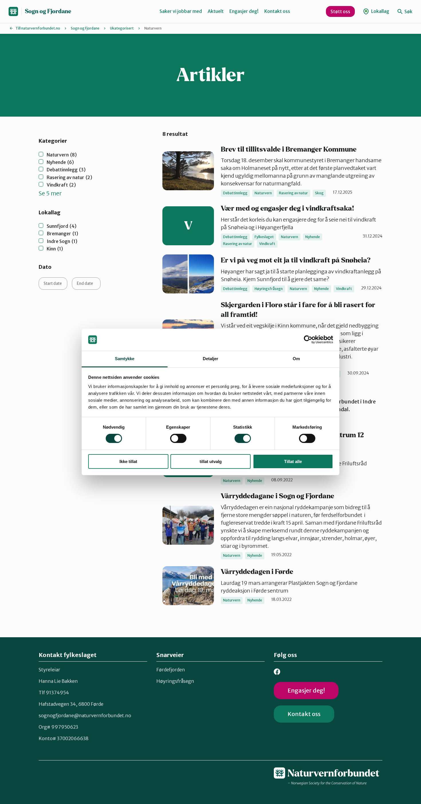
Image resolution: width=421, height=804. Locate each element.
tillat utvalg (211, 461)
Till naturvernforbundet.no (37, 28)
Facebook (277, 671)
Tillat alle (293, 461)
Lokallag (379, 11)
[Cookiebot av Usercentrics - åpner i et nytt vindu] (308, 339)
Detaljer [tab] (211, 358)
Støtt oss (340, 11)
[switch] (178, 438)
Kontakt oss (277, 11)
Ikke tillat (128, 461)
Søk (408, 11)
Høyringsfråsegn (175, 681)
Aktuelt (216, 11)
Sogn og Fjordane (48, 11)
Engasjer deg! (244, 11)
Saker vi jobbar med (181, 11)
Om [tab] (296, 358)
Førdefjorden (170, 669)
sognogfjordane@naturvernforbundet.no (85, 715)
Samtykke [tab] (125, 358)
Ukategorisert (122, 28)
